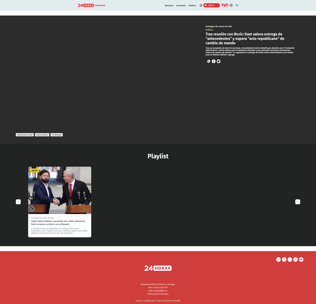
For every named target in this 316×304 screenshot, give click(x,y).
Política (192, 5)
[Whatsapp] (209, 61)
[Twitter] (218, 61)
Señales (211, 5)
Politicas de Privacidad (158, 293)
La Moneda (56, 134)
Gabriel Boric (42, 134)
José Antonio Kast (24, 134)
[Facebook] (214, 61)
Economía (181, 5)
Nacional (169, 5)
